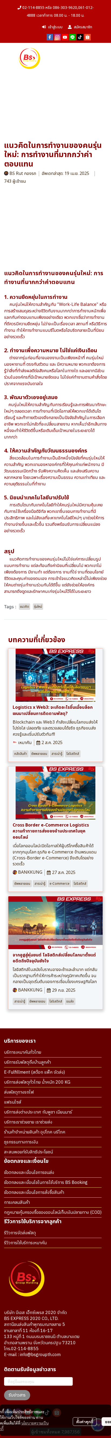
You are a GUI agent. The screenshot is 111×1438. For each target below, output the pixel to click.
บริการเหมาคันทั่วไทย (22, 1052)
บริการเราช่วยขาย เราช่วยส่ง (28, 1122)
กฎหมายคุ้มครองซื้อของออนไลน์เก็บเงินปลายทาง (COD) (53, 1212)
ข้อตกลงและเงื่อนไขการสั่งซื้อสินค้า (34, 1192)
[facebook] (50, 36)
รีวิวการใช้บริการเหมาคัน (25, 1243)
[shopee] (87, 36)
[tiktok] (80, 36)
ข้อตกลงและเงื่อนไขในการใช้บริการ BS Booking (46, 1182)
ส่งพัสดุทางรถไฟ (19, 1092)
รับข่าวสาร (17, 1395)
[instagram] (57, 36)
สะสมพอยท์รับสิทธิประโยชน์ (28, 1152)
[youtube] (65, 36)
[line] (72, 36)
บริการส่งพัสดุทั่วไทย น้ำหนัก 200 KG (37, 1082)
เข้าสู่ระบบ (55, 27)
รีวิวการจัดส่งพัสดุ (20, 1233)
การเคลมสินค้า (17, 1202)
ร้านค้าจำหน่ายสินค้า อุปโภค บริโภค (34, 1132)
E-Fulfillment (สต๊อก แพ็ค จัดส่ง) (34, 1072)
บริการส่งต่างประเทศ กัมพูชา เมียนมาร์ (38, 1112)
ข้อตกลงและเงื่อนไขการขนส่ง (29, 1172)
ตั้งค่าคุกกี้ (84, 1421)
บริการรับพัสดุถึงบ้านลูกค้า (27, 1062)
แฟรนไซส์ (12, 1102)
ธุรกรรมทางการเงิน (21, 1142)
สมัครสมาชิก (83, 27)
